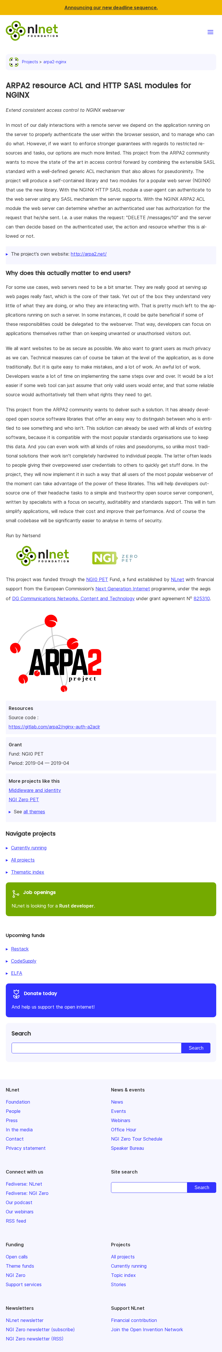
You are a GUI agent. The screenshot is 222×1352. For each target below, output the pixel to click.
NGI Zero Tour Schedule (136, 1139)
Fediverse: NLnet (24, 1184)
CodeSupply (23, 961)
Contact (15, 1139)
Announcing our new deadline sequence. (111, 7)
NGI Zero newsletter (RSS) (35, 1339)
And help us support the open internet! (53, 1000)
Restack (20, 949)
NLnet (177, 579)
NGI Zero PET (24, 799)
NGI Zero (15, 1275)
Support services (24, 1284)
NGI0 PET (97, 579)
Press (12, 1120)
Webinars (120, 1120)
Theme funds (20, 1266)
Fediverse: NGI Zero (27, 1193)
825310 (202, 598)
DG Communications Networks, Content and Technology (73, 598)
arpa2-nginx (54, 61)
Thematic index (27, 872)
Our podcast (19, 1202)
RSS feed (16, 1221)
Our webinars (20, 1212)
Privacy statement (26, 1148)
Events (118, 1111)
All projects (23, 860)
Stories (118, 1284)
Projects (30, 61)
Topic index (123, 1275)
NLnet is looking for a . (53, 899)
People (13, 1111)
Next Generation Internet (122, 589)
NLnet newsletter (24, 1320)
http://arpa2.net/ (89, 254)
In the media (19, 1129)
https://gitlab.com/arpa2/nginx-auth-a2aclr (54, 727)
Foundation (18, 1102)
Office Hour (123, 1129)
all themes (34, 811)
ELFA (16, 973)
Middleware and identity (35, 790)
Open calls (17, 1257)
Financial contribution (134, 1320)
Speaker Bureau (127, 1148)
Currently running (29, 848)
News (117, 1102)
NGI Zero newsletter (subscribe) (40, 1329)
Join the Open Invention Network (147, 1329)
